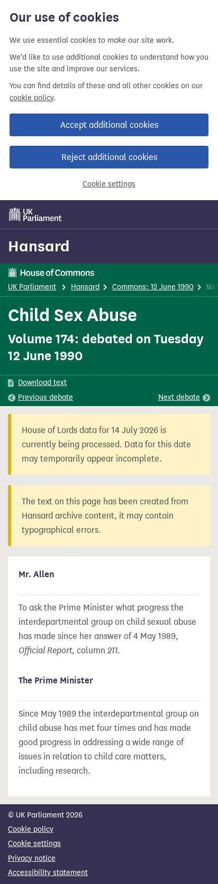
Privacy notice (32, 858)
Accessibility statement (48, 872)
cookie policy (31, 97)
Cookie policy (30, 829)
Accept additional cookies (109, 125)
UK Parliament (32, 287)
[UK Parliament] (35, 214)
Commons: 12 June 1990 (153, 287)
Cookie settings (109, 184)
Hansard (39, 246)
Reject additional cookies (109, 157)
